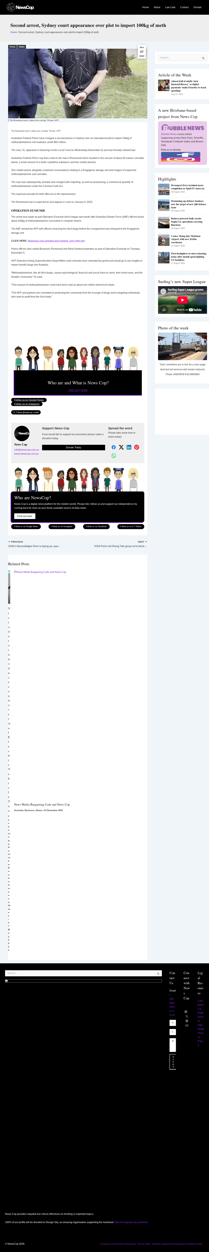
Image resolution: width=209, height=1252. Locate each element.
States (21, 47)
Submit (173, 1062)
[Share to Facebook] (112, 447)
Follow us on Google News (29, 400)
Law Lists (170, 7)
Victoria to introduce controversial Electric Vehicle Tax (9, 709)
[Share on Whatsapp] (112, 456)
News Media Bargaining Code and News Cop (42, 804)
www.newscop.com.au (26, 453)
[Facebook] (186, 1011)
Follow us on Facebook (96, 526)
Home (145, 7)
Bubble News (169, 134)
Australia (18, 810)
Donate (198, 7)
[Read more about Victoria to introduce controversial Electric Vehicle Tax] (9, 586)
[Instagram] (187, 1021)
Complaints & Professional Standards (118, 1244)
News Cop (20, 444)
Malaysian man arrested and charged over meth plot (56, 241)
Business (29, 810)
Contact (184, 7)
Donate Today (73, 447)
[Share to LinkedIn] (127, 447)
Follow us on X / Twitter (130, 526)
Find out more (24, 516)
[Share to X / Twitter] (119, 447)
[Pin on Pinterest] (135, 447)
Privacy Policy (144, 1244)
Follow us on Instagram (26, 404)
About (157, 7)
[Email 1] (187, 1025)
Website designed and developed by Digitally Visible (177, 1244)
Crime (12, 47)
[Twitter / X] (187, 1016)
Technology (9, 830)
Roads (9, 875)
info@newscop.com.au (26, 449)
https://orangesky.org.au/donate (131, 1222)
